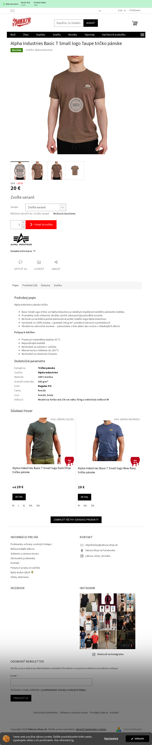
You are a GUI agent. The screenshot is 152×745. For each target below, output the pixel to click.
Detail (19, 497)
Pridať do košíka (43, 225)
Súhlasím (139, 738)
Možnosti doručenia (64, 214)
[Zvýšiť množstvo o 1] (24, 222)
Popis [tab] (15, 285)
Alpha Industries (48, 372)
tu (73, 740)
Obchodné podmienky (23, 558)
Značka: (39, 50)
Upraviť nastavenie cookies (91, 729)
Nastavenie (111, 739)
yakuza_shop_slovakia (97, 556)
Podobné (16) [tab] (29, 285)
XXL (31, 506)
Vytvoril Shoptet (133, 729)
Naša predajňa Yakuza (22, 549)
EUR (120, 10)
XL (24, 506)
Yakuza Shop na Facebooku (100, 550)
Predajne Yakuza (99, 713)
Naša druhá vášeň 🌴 (22, 572)
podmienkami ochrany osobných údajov (64, 690)
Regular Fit (45, 386)
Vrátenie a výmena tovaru (25, 554)
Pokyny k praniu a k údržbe (25, 568)
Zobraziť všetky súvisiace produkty (76, 520)
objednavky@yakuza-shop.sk (101, 545)
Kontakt (15, 563)
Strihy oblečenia (20, 577)
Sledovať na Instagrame (110, 654)
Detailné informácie (21, 251)
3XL (38, 506)
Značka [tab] (58, 285)
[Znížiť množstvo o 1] (24, 227)
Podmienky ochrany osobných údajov (31, 544)
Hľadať (90, 23)
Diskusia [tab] (45, 285)
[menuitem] (13, 35)
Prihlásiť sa (21, 698)
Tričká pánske (46, 368)
